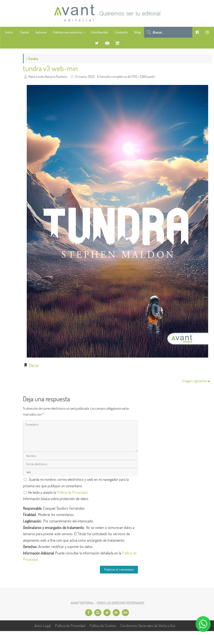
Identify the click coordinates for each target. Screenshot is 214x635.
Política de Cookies (102, 625)
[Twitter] (107, 612)
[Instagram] (97, 612)
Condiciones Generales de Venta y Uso (147, 625)
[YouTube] (116, 612)
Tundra (32, 58)
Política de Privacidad (72, 492)
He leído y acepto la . (57, 492)
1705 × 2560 (139, 76)
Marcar (34, 365)
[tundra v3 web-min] (117, 221)
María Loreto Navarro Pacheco (47, 76)
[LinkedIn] (125, 612)
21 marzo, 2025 (85, 76)
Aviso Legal (42, 625)
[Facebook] (88, 612)
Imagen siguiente (194, 380)
